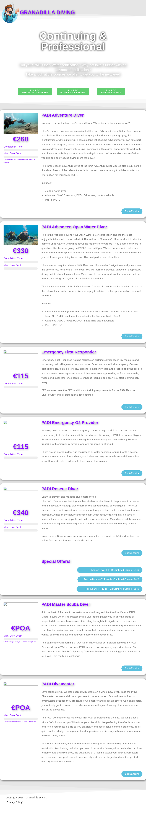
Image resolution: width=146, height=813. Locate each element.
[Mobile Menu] (137, 11)
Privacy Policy (14, 802)
